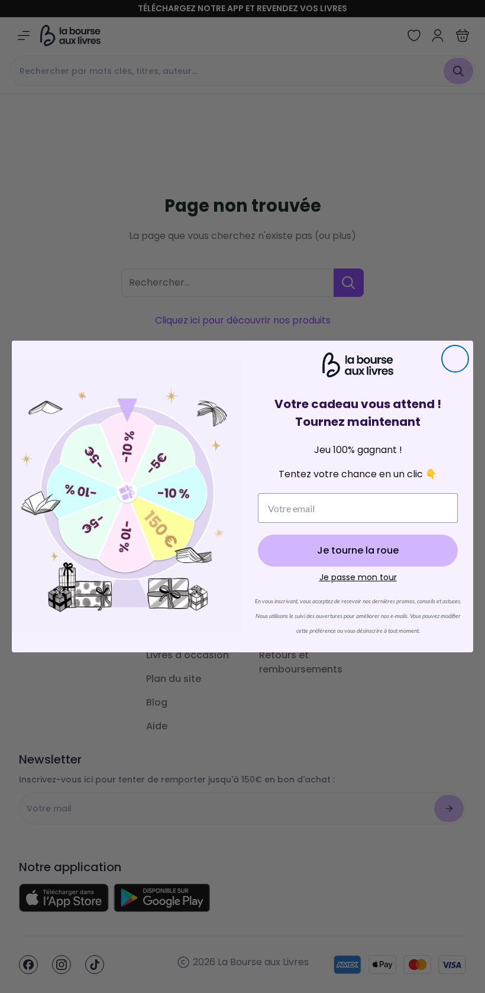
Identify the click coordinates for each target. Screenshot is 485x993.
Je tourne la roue (358, 550)
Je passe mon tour (358, 577)
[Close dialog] (455, 358)
